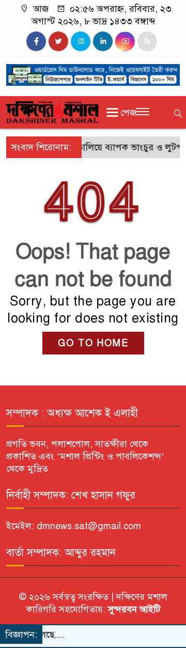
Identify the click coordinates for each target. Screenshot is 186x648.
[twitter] (58, 41)
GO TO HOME (93, 343)
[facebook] (36, 41)
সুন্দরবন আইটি (133, 609)
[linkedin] (103, 41)
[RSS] (147, 41)
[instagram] (80, 41)
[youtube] (125, 41)
